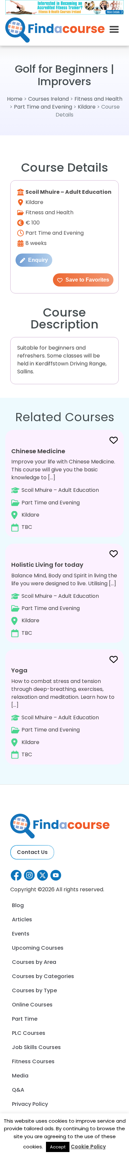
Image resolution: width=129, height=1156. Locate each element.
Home (14, 99)
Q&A (18, 1090)
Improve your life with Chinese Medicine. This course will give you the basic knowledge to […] (63, 489)
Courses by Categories (43, 976)
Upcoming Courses (38, 948)
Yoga (19, 670)
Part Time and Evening (43, 107)
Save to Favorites (86, 280)
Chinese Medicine (38, 451)
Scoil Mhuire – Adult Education (68, 192)
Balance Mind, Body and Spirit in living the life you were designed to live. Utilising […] (64, 599)
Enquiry (37, 260)
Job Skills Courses (36, 1047)
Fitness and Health (98, 99)
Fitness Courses (33, 1061)
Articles (22, 919)
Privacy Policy (30, 1104)
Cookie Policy (88, 1146)
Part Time (24, 1019)
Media (20, 1075)
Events (20, 933)
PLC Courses (28, 1033)
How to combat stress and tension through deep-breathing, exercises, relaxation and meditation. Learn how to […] (62, 712)
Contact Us (32, 852)
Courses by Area (34, 962)
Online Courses (32, 1004)
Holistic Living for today (47, 565)
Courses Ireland (48, 99)
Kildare (87, 107)
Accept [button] (57, 1147)
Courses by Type (34, 990)
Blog (18, 905)
